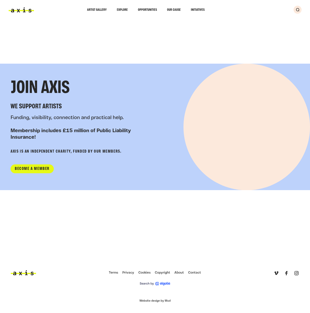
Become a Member (32, 169)
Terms (113, 272)
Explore (122, 10)
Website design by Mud (155, 300)
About (179, 272)
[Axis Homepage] (21, 9)
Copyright (162, 272)
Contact (194, 272)
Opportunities (147, 10)
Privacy (128, 272)
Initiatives (198, 10)
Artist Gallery (97, 10)
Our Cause (174, 10)
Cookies (144, 272)
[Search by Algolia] (155, 283)
